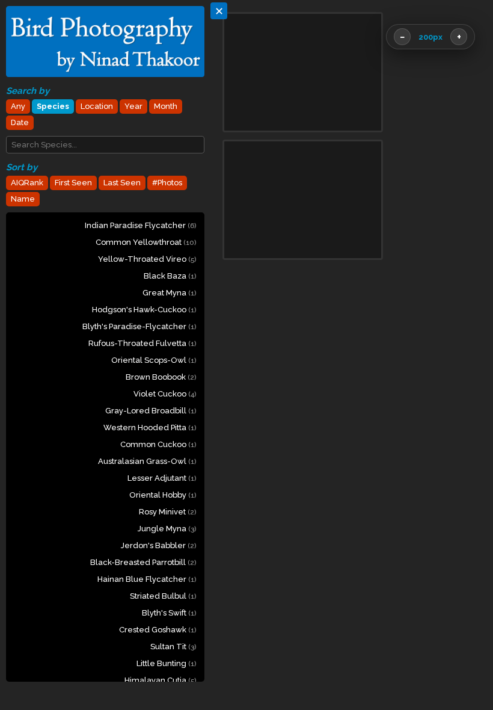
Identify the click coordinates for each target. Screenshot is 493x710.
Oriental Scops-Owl (153, 360)
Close (453, 662)
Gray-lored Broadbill (150, 410)
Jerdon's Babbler (158, 545)
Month (165, 106)
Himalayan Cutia (160, 680)
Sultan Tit (173, 646)
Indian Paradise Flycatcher (140, 225)
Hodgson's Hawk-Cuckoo (144, 309)
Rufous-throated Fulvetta (142, 343)
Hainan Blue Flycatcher (146, 579)
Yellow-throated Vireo (147, 259)
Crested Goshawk (157, 629)
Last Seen (122, 182)
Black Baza (170, 275)
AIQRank (27, 182)
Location (97, 106)
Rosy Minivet (167, 511)
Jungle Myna (167, 528)
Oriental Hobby (162, 494)
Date (20, 122)
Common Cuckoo (158, 444)
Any (18, 106)
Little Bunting (166, 663)
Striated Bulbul (163, 595)
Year (133, 106)
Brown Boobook (161, 376)
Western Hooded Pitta (149, 427)
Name (23, 198)
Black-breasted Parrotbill (143, 562)
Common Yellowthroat (146, 242)
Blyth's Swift (169, 612)
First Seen (73, 182)
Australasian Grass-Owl (147, 461)
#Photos (167, 182)
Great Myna (169, 292)
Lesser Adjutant (161, 478)
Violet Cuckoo (164, 393)
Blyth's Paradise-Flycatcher (139, 326)
